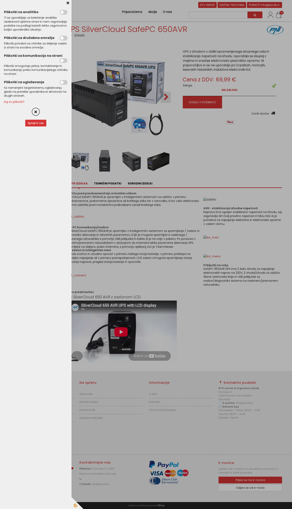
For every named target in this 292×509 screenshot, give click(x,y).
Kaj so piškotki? (14, 102)
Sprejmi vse (36, 123)
